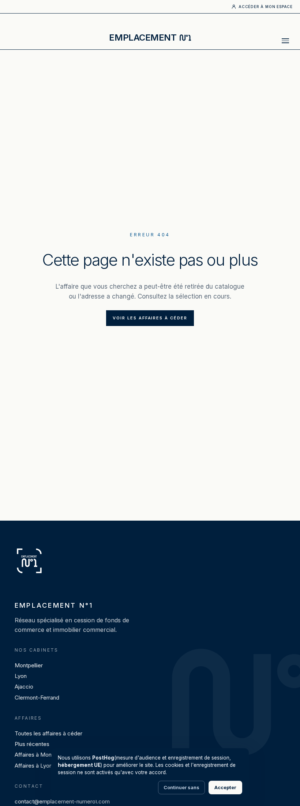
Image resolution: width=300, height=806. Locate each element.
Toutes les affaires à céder (48, 733)
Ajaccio (24, 686)
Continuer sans (181, 787)
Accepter (225, 787)
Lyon (21, 675)
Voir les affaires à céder (150, 317)
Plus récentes (32, 744)
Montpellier (29, 665)
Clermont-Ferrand (37, 697)
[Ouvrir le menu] (285, 40)
